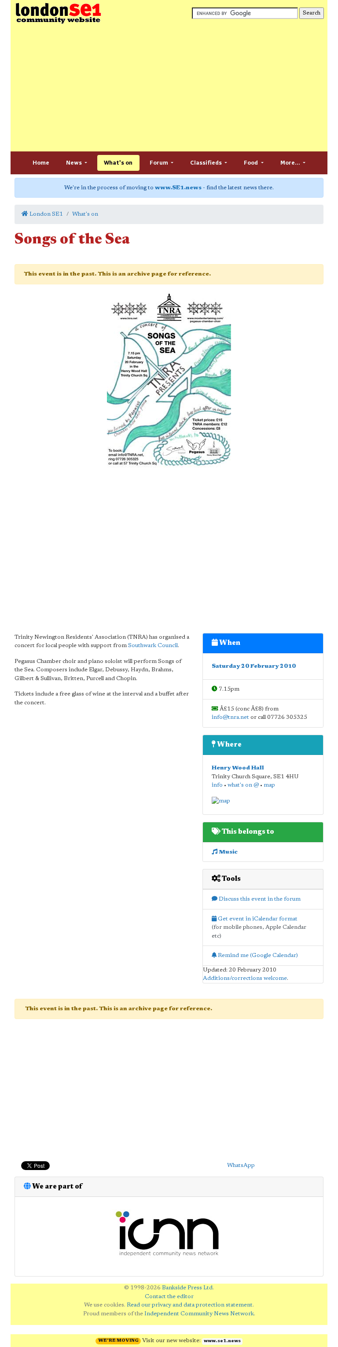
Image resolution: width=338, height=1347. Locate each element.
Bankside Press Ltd (187, 1288)
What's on (118, 162)
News (74, 162)
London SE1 (45, 214)
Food (251, 162)
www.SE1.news (178, 188)
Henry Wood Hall (238, 768)
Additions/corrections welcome (245, 978)
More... (290, 162)
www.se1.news (222, 1341)
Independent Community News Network (199, 1314)
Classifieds (206, 162)
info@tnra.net (230, 717)
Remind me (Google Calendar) (257, 955)
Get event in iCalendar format (257, 919)
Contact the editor (169, 1296)
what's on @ (243, 785)
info (217, 785)
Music (227, 852)
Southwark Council (153, 645)
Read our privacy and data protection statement (190, 1305)
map (269, 785)
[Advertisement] (169, 88)
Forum (159, 162)
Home (41, 162)
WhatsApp (241, 1165)
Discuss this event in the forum (259, 899)
